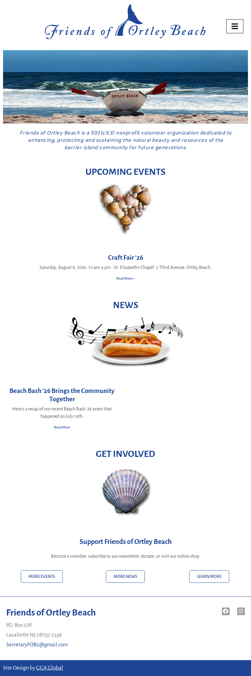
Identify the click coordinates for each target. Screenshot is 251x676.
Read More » (125, 278)
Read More (62, 427)
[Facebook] (226, 611)
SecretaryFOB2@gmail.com (37, 645)
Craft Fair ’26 (125, 257)
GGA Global (49, 668)
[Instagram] (241, 611)
